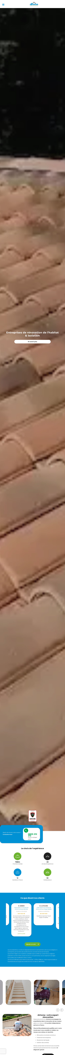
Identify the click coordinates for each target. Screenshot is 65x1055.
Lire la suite (21, 933)
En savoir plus (32, 341)
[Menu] (3, 4)
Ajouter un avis (31, 944)
